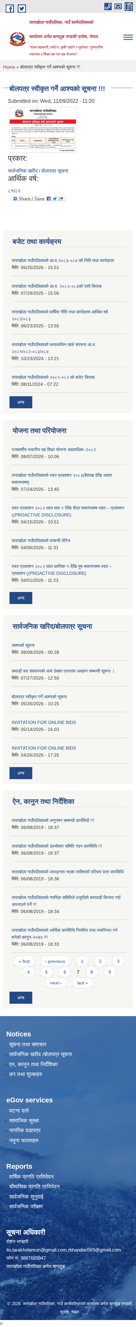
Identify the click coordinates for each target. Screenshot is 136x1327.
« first (24, 961)
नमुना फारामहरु (24, 1141)
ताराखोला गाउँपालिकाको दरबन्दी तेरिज (41, 540)
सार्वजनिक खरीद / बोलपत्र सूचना (38, 171)
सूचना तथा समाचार (27, 1044)
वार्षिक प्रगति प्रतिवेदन (31, 1177)
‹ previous (55, 961)
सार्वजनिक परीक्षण (26, 1207)
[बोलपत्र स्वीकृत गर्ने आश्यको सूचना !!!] (44, 129)
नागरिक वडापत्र (24, 1130)
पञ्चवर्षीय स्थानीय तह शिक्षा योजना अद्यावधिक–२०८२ (54, 449)
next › (56, 982)
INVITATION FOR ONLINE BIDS (44, 722)
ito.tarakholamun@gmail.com (36, 1249)
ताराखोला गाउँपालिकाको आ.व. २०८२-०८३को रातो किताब (57, 286)
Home (9, 66)
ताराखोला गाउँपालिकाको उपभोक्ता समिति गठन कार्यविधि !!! (57, 846)
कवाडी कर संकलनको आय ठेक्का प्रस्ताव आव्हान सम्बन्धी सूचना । (63, 670)
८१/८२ (14, 191)
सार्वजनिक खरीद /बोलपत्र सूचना (40, 1054)
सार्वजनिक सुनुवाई (26, 1197)
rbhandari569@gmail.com (94, 1249)
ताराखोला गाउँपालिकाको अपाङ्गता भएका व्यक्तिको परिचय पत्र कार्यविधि (68, 871)
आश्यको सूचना (23, 645)
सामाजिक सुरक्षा (24, 1121)
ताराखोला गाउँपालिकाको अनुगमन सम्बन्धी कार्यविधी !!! (53, 820)
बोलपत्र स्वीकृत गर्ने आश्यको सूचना (39, 696)
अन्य (20, 402)
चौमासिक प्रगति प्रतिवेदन (34, 1187)
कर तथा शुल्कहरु (25, 1074)
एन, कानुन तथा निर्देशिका (33, 1064)
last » (82, 982)
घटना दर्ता (19, 1111)
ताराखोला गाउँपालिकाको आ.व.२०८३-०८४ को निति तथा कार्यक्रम (63, 260)
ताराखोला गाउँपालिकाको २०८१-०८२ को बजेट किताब (53, 377)
